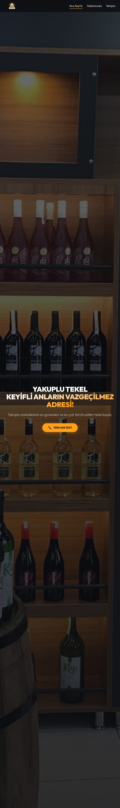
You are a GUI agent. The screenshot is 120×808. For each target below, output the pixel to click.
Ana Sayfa (76, 6)
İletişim (110, 6)
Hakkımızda (94, 6)
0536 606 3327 (63, 427)
